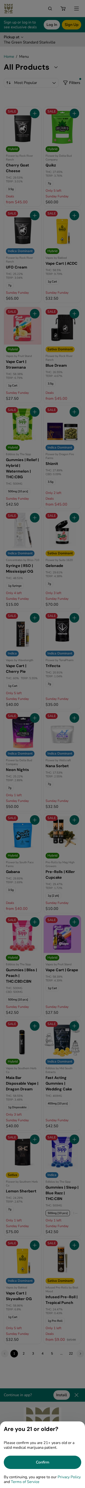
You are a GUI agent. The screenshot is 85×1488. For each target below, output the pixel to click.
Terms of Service (25, 1481)
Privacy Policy (69, 1477)
